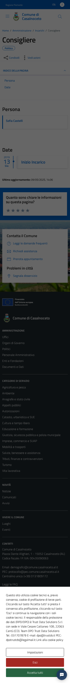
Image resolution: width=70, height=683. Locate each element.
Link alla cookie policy (49, 640)
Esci (35, 662)
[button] (62, 675)
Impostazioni (35, 652)
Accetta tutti (35, 672)
